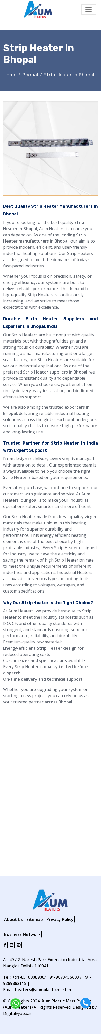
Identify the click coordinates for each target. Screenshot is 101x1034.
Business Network (22, 934)
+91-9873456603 (63, 977)
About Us (13, 919)
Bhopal (30, 75)
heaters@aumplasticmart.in (43, 989)
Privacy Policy (60, 919)
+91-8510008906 (28, 977)
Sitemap (34, 919)
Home (9, 75)
